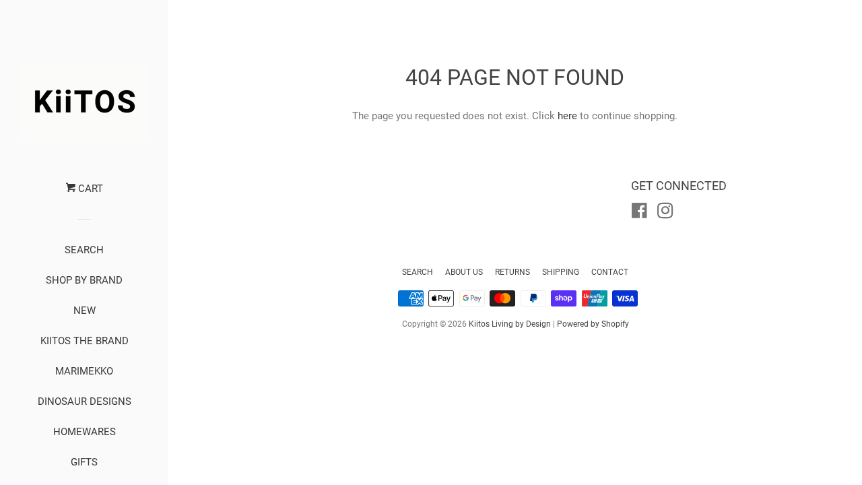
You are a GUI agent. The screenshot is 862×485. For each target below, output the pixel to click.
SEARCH (84, 250)
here (567, 116)
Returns (512, 272)
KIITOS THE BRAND (84, 341)
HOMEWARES (84, 432)
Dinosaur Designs (84, 401)
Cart (89, 189)
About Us (464, 272)
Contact (609, 272)
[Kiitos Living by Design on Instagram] (665, 213)
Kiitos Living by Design (510, 324)
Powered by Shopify (593, 324)
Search (417, 272)
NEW (84, 310)
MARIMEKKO (84, 371)
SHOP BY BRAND (84, 280)
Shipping (560, 272)
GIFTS (84, 462)
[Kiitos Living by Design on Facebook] (639, 213)
